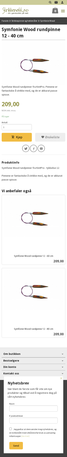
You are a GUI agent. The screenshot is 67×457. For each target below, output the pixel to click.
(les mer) (25, 436)
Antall (4, 122)
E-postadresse (16, 415)
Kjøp (19, 137)
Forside (5, 20)
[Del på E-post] (41, 148)
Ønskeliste (52, 137)
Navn (12, 403)
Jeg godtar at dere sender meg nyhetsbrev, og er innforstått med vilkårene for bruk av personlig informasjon (32, 432)
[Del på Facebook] (33, 148)
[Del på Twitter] (25, 148)
